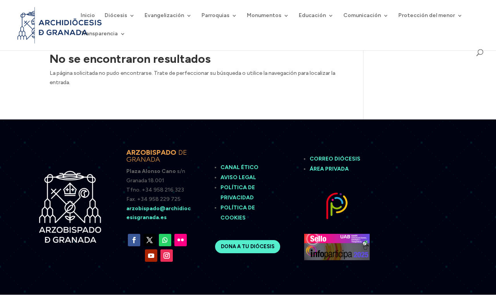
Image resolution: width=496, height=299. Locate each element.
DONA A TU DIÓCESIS (247, 246)
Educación (312, 16)
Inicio (88, 16)
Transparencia (99, 34)
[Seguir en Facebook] (134, 240)
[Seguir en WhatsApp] (165, 240)
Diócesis (116, 16)
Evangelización (164, 16)
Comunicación (362, 16)
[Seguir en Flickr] (180, 240)
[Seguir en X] (149, 240)
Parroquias (215, 16)
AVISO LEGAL (238, 177)
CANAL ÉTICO (240, 167)
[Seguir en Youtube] (151, 255)
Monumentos (264, 16)
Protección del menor (426, 16)
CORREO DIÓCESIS (335, 159)
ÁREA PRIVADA (329, 169)
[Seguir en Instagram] (166, 255)
